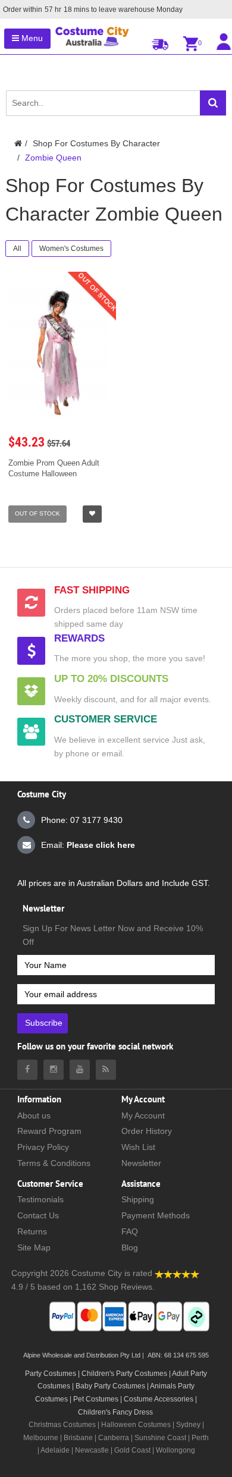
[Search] (213, 102)
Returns (32, 1231)
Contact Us (38, 1215)
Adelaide (55, 1450)
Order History (146, 1131)
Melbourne (40, 1438)
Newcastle (93, 1450)
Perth (200, 1438)
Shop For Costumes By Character (96, 143)
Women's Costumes (71, 248)
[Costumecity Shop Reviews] (177, 1273)
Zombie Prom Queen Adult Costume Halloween (53, 468)
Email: (88, 845)
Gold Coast (132, 1450)
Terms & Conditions (53, 1163)
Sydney (188, 1425)
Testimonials (40, 1199)
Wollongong (175, 1450)
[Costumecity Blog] (106, 1070)
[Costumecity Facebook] (27, 1070)
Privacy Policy (43, 1147)
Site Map (34, 1247)
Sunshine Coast (160, 1438)
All (17, 248)
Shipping (137, 1199)
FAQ (129, 1231)
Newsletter (141, 1163)
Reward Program (49, 1131)
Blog (129, 1247)
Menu (31, 38)
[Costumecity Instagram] (53, 1070)
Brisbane (78, 1438)
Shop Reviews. (127, 1286)
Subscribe (43, 1022)
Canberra (113, 1438)
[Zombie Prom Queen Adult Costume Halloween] (58, 352)
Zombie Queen (53, 157)
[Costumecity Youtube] (80, 1070)
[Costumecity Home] (18, 143)
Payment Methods (155, 1215)
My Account (143, 1115)
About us (34, 1115)
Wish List (138, 1147)
